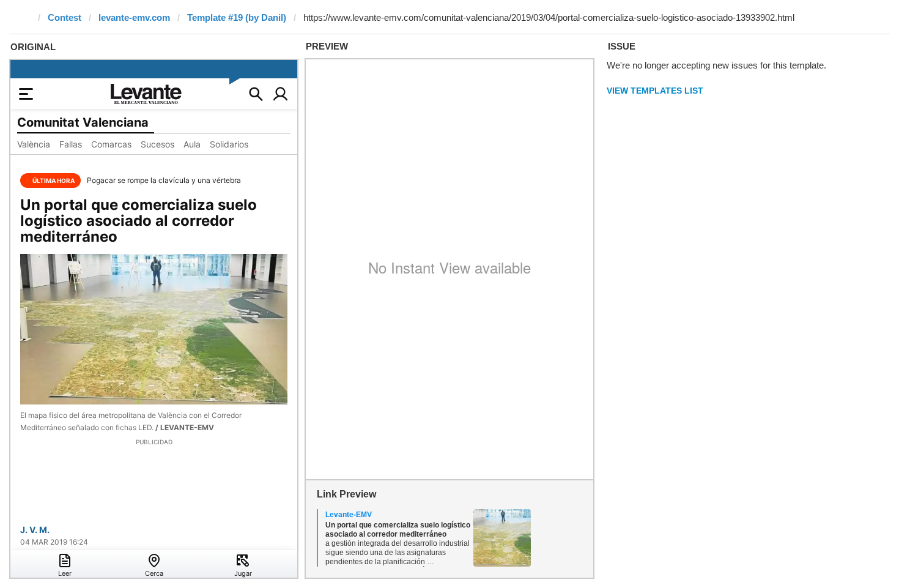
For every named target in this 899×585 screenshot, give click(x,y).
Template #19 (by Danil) (236, 17)
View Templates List (655, 90)
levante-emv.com (134, 17)
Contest (64, 17)
